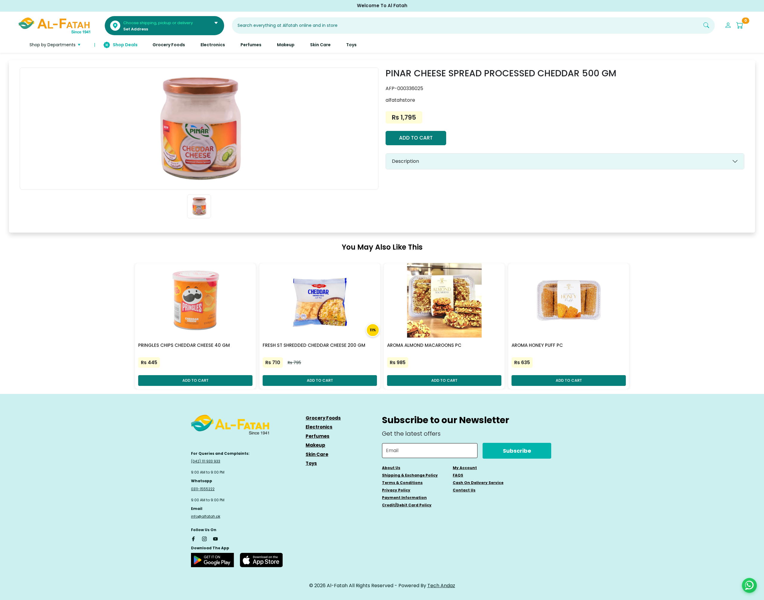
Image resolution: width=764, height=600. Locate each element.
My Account (465, 467)
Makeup (315, 445)
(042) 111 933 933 (205, 461)
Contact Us (464, 490)
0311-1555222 (203, 488)
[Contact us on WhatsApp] (749, 585)
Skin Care (317, 454)
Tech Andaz (441, 585)
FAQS (458, 475)
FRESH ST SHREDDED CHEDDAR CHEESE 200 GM (314, 345)
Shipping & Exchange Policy (410, 475)
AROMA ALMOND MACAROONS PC (424, 345)
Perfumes (317, 436)
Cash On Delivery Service (478, 482)
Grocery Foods (323, 418)
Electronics (319, 427)
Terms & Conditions (402, 482)
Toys (311, 463)
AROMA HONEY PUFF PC (537, 345)
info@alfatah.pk (205, 516)
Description (405, 161)
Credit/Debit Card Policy (407, 505)
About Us (391, 467)
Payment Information (404, 497)
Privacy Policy (396, 490)
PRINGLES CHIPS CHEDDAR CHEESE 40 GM (184, 345)
